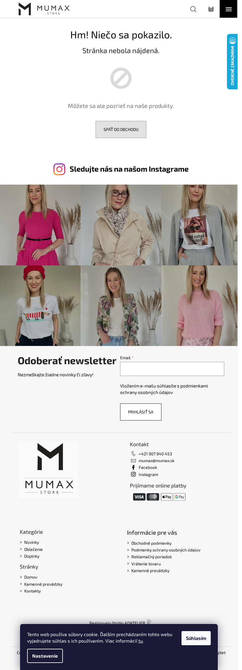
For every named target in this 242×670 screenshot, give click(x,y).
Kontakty (32, 590)
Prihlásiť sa (140, 411)
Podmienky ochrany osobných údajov (165, 549)
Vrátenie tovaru (146, 563)
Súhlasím (196, 638)
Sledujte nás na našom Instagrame (129, 168)
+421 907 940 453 (155, 453)
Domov (30, 576)
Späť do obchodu (121, 129)
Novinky (31, 542)
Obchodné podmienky (151, 543)
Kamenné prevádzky (43, 584)
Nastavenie (45, 655)
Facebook (148, 467)
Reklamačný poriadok (151, 556)
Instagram (148, 474)
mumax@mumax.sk (156, 460)
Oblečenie (33, 549)
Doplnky (31, 556)
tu (140, 640)
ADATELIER (135, 622)
